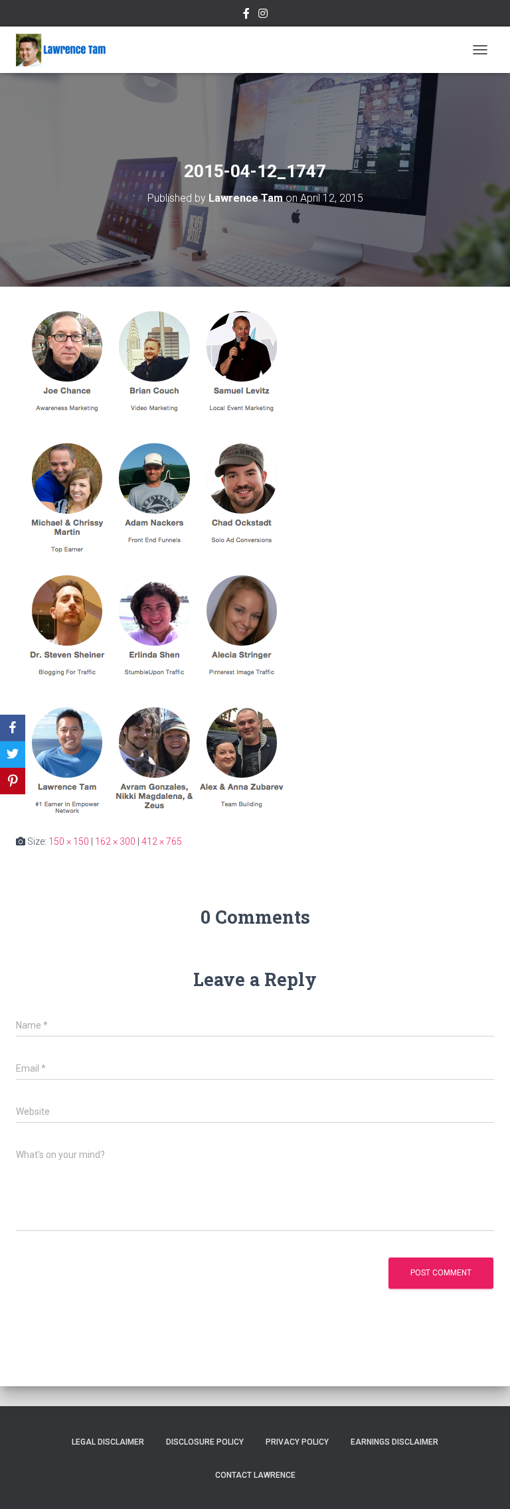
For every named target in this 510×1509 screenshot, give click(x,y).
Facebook (246, 15)
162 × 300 (115, 841)
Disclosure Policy (205, 1442)
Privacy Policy (297, 1442)
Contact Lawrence (255, 1475)
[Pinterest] (12, 781)
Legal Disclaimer (108, 1442)
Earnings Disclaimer (394, 1442)
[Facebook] (12, 728)
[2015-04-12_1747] (153, 559)
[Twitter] (12, 754)
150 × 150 (68, 841)
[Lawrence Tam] (66, 49)
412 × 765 (161, 841)
